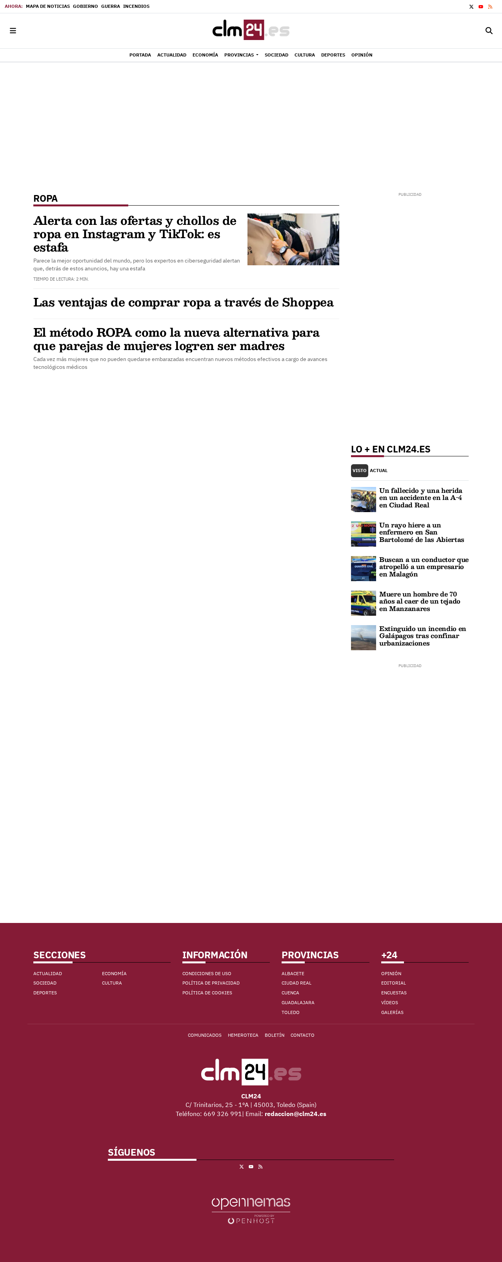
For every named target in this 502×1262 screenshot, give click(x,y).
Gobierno (85, 6)
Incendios (136, 6)
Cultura (112, 983)
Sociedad (44, 983)
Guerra (110, 6)
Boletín (274, 1035)
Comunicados (205, 1035)
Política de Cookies (207, 993)
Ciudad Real (296, 983)
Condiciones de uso (206, 973)
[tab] (359, 470)
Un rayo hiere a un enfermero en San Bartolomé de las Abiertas (421, 532)
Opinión (391, 973)
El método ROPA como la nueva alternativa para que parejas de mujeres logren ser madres (176, 338)
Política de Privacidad (211, 983)
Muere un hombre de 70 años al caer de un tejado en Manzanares (419, 601)
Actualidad (47, 973)
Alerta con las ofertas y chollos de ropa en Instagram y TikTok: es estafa (134, 233)
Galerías (392, 1012)
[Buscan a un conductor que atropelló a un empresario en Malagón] (363, 568)
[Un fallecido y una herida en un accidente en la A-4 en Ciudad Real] (363, 499)
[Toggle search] (489, 31)
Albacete (293, 973)
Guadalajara (298, 1002)
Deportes (45, 993)
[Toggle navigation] (13, 31)
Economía (114, 973)
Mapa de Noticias (48, 6)
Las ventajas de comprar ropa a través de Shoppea (183, 301)
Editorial (393, 983)
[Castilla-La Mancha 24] (251, 31)
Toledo (291, 1012)
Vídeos (389, 1002)
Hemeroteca (243, 1035)
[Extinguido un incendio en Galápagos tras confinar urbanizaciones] (363, 637)
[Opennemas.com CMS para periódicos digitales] (251, 1210)
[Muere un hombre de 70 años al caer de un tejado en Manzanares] (363, 602)
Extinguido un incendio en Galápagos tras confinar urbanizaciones (422, 635)
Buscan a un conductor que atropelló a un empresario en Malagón (424, 566)
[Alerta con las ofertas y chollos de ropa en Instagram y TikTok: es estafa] (293, 239)
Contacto (303, 1035)
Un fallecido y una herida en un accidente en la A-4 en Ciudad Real (420, 497)
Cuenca (290, 993)
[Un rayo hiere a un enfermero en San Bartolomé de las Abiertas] (363, 533)
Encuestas (394, 993)
